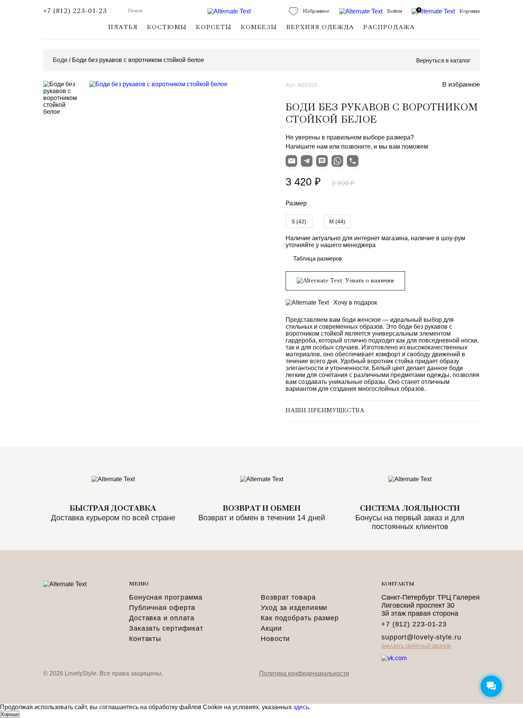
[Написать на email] (291, 161)
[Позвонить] (352, 161)
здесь (301, 707)
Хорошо (10, 714)
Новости (275, 639)
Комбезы (259, 28)
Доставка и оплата (161, 618)
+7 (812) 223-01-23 (75, 11)
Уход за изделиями (294, 607)
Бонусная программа (166, 597)
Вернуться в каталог (443, 60)
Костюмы (167, 28)
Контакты (145, 639)
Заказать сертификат (166, 628)
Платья (123, 28)
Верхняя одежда (320, 28)
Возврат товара (288, 597)
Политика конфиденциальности (304, 673)
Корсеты (214, 28)
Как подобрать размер (300, 618)
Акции (271, 628)
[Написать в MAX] (322, 161)
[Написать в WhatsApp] (337, 161)
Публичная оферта (162, 607)
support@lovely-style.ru (421, 637)
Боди (60, 60)
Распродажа (389, 28)
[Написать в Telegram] (306, 161)
